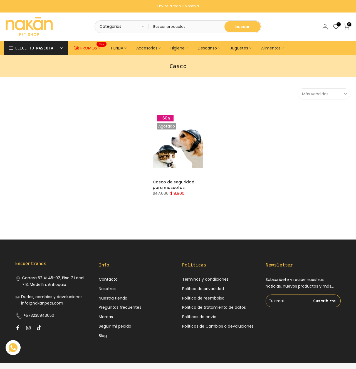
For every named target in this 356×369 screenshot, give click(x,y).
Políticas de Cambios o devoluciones (218, 326)
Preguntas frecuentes (120, 307)
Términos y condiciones (205, 279)
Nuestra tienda (113, 298)
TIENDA (116, 48)
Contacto (108, 279)
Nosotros (107, 288)
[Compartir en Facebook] (17, 328)
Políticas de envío (199, 317)
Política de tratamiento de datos (214, 307)
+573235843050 (38, 315)
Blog (103, 335)
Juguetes (239, 48)
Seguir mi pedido (115, 326)
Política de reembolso (203, 298)
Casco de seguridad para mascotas (173, 184)
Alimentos (271, 48)
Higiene (177, 48)
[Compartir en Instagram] (28, 328)
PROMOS (92, 47)
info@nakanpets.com (42, 303)
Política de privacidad (203, 288)
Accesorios (146, 48)
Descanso (207, 48)
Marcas (106, 317)
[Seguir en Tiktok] (38, 328)
